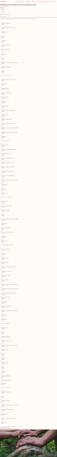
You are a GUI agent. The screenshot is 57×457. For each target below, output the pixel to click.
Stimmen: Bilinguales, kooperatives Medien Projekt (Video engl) (9, 428)
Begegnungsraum (29, 449)
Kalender (43, 449)
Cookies (13, 455)
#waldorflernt (36, 455)
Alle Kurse (43, 448)
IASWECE (35, 453)
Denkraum (28, 450)
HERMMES (35, 452)
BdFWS (35, 448)
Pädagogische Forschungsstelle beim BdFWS (37, 450)
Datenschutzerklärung (14, 454)
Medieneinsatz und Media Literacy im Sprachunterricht (18, 5)
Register (51, 449)
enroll (12, 426)
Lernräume (33, 1)
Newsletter (13, 450)
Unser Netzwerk (39, 1)
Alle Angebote (45, 1)
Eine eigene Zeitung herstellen (5, 427)
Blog (43, 450)
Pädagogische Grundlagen (21, 448)
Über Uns (18, 1)
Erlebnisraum (28, 448)
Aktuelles (22, 1)
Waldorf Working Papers (44, 452)
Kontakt (51, 1)
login (9, 426)
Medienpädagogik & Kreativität (22, 450)
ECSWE (35, 454)
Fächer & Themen (20, 449)
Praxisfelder (28, 1)
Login (55, 1)
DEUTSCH (51, 450)
